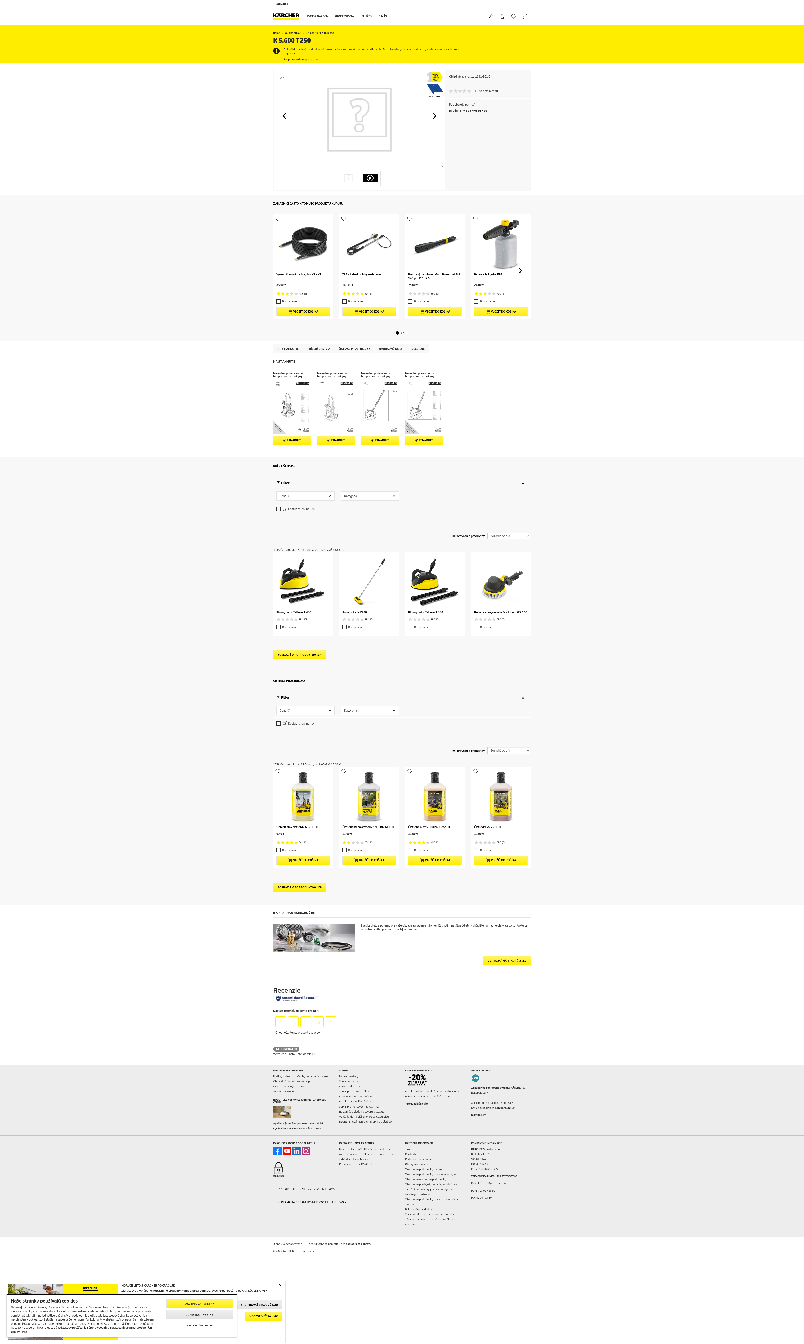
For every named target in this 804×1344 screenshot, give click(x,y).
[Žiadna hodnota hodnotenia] (461, 91)
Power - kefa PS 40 (354, 612)
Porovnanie (289, 301)
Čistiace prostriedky (354, 349)
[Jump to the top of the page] (793, 1336)
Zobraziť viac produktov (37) (300, 655)
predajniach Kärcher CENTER (497, 1107)
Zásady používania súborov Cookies (85, 1328)
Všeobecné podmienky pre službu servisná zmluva (431, 1202)
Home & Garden (317, 16)
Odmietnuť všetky (200, 1315)
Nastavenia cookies (200, 1325)
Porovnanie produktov (470, 536)
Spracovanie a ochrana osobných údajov (430, 1214)
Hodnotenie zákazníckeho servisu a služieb (365, 1121)
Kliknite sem (478, 1115)
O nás (383, 16)
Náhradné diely (391, 349)
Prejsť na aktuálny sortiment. (303, 59)
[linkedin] (296, 1151)
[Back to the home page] (288, 16)
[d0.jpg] (288, 1112)
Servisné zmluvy (349, 1081)
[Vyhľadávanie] (490, 16)
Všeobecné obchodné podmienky (425, 1179)
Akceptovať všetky (199, 1303)
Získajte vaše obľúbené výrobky (497, 1087)
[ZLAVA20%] (420, 1080)
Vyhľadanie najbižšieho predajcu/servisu (364, 1116)
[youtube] (287, 1151)
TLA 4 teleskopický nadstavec (361, 274)
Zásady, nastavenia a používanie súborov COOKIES (430, 1222)
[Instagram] (306, 1151)
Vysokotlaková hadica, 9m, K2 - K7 (298, 274)
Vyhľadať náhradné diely (507, 961)
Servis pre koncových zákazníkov (359, 1106)
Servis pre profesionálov (354, 1091)
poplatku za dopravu (358, 1244)
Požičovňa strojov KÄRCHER (356, 1164)
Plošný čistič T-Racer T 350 (425, 612)
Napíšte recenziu (489, 91)
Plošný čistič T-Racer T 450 (293, 612)
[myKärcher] (502, 16)
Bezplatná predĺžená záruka (356, 1101)
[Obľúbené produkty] (513, 16)
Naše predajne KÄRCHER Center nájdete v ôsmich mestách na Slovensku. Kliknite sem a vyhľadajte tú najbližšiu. (367, 1154)
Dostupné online (301, 509)
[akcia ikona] (475, 1078)
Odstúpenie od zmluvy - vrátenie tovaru (308, 1189)
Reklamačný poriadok (418, 1209)
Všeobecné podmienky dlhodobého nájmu (431, 1174)
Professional (345, 16)
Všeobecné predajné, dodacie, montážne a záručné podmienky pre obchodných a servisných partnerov (431, 1189)
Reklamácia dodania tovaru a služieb (361, 1111)
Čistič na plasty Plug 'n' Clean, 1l (429, 827)
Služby (367, 16)
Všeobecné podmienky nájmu (423, 1169)
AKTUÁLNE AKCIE (283, 1091)
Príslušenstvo (318, 349)
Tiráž (408, 1149)
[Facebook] (277, 1151)
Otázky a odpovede (417, 1164)
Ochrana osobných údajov (289, 1086)
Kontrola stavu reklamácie (355, 1096)
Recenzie (418, 349)
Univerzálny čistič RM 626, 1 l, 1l (297, 827)
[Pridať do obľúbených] (282, 79)
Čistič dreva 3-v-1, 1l (487, 827)
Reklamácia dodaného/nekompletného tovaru (313, 1202)
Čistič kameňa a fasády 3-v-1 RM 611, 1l (368, 827)
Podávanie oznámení (418, 1159)
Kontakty (410, 1154)
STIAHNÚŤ (293, 440)
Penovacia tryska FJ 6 (488, 274)
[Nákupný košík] (525, 16)
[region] (122, 1315)
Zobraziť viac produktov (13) (300, 887)
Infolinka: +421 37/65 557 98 (468, 110)
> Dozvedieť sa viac (263, 1316)
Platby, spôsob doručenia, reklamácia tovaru (300, 1076)
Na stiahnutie (288, 349)
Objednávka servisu (351, 1086)
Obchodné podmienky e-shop (291, 1081)
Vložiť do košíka (305, 311)
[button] (284, 116)
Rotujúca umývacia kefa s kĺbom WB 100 (500, 612)
